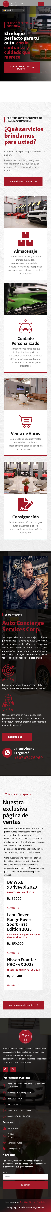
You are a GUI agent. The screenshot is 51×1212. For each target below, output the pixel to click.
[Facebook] (5, 1069)
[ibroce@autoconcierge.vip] (4, 1092)
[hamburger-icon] (41, 4)
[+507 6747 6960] (4, 1098)
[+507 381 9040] (4, 1104)
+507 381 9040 (14, 1104)
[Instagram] (13, 1069)
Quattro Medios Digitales (33, 1202)
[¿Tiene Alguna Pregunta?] (7, 753)
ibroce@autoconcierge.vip (19, 1092)
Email (5, 1172)
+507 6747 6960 (15, 1098)
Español (9, 10)
